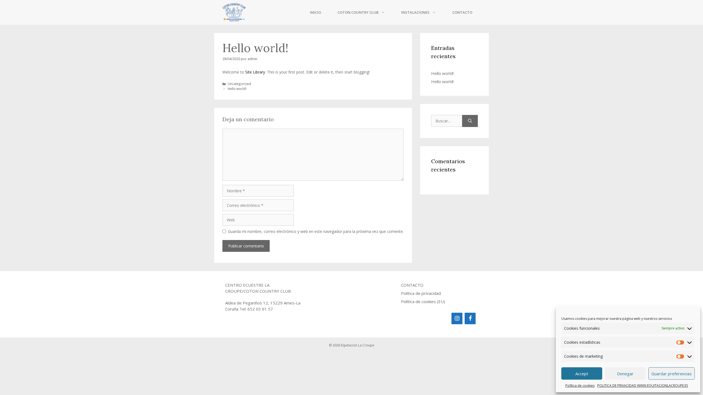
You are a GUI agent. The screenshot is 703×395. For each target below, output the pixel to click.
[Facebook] (470, 318)
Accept (581, 373)
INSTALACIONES (415, 12)
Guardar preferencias (671, 373)
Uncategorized (239, 83)
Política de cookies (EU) (423, 301)
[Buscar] (470, 121)
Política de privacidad (421, 293)
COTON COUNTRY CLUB (357, 12)
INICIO (315, 12)
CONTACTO (462, 12)
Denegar (625, 373)
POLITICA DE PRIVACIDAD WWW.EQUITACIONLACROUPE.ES (642, 385)
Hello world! (237, 88)
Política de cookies (580, 385)
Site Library (255, 72)
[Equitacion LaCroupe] (234, 12)
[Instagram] (456, 318)
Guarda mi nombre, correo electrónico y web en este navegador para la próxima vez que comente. (316, 231)
